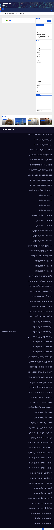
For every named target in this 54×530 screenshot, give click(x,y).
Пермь (29, 396)
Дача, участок (27, 9)
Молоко (29, 356)
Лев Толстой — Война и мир (42, 302)
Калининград (29, 280)
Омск (49, 386)
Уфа (28, 452)
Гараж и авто (34, 9)
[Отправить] (1, 12)
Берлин (29, 169)
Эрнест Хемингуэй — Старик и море (39, 513)
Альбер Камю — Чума (32, 149)
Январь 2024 (38, 60)
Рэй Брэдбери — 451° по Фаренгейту (39, 411)
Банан (30, 164)
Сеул (35, 427)
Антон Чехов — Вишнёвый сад (48, 155)
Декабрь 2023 (39, 62)
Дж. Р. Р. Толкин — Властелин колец (48, 215)
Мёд (48, 337)
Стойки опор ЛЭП (20, 122)
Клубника (35, 290)
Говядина (30, 189)
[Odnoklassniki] (1, 9)
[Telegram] (1, 4)
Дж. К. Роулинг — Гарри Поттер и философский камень (45, 195)
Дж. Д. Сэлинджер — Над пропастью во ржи (36, 194)
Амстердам (32, 154)
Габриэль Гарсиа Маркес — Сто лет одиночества (34, 179)
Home (29, 134)
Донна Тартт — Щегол (43, 250)
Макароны (48, 316)
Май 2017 (38, 85)
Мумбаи (39, 362)
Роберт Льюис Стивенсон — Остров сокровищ (47, 402)
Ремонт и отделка (20, 9)
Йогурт (51, 276)
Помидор (38, 398)
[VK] (1, 6)
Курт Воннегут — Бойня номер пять (48, 301)
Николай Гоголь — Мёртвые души (32, 371)
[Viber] (1, 10)
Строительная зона (8, 129)
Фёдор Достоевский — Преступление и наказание (34, 453)
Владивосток (29, 174)
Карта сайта (35, 285)
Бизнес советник (40, 9)
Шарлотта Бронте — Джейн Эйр (40, 503)
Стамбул (32, 437)
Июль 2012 (38, 91)
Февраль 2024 (39, 58)
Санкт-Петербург (33, 422)
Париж (29, 391)
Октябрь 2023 (39, 64)
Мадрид (31, 316)
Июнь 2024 (38, 50)
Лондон (30, 310)
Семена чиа (30, 427)
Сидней (40, 428)
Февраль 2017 (39, 89)
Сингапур (30, 432)
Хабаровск (30, 482)
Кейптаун (43, 286)
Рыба (40, 408)
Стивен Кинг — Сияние (43, 437)
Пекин (41, 392)
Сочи (37, 433)
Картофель (38, 285)
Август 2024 (38, 46)
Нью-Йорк (31, 381)
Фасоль (35, 452)
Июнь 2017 (38, 83)
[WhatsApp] (1, 7)
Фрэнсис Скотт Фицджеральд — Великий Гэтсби (35, 472)
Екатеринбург (32, 255)
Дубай (29, 251)
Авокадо (31, 134)
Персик (36, 397)
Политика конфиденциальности (32, 398)
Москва (46, 357)
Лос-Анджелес (46, 310)
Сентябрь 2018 (39, 79)
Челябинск (39, 498)
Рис (42, 401)
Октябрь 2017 (39, 81)
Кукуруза (33, 296)
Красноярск (44, 291)
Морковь (41, 356)
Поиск (38, 18)
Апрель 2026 (38, 44)
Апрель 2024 (38, 54)
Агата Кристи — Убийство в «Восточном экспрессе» (46, 135)
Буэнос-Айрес (50, 169)
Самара (39, 418)
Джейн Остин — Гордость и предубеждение (37, 230)
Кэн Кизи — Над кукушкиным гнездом (34, 302)
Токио (45, 443)
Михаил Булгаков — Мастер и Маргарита (37, 341)
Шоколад (30, 512)
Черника (51, 499)
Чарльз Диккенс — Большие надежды (38, 487)
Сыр (51, 442)
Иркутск (30, 275)
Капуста (30, 285)
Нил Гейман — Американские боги (41, 377)
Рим (29, 401)
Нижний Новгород (32, 366)
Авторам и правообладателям (36, 135)
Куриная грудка (30, 297)
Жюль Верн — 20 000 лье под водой (39, 260)
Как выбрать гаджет (39, 104)
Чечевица (29, 502)
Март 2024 (38, 56)
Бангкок (44, 164)
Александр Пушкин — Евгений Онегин (38, 139)
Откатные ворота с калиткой (41, 34)
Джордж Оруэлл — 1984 (31, 245)
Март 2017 (38, 87)
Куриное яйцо (35, 300)
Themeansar (14, 331)
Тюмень (30, 447)
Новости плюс (39, 106)
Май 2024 (38, 52)
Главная (6, 9)
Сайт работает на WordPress (5, 331)
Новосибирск (47, 377)
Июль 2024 (38, 48)
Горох (29, 190)
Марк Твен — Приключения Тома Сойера (37, 321)
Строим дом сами (12, 9)
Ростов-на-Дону (30, 406)
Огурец (30, 386)
